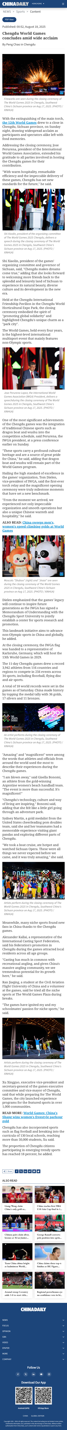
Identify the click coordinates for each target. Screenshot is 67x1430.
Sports (20, 11)
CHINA (25, 1416)
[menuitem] (37, 4)
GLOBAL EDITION (37, 1416)
